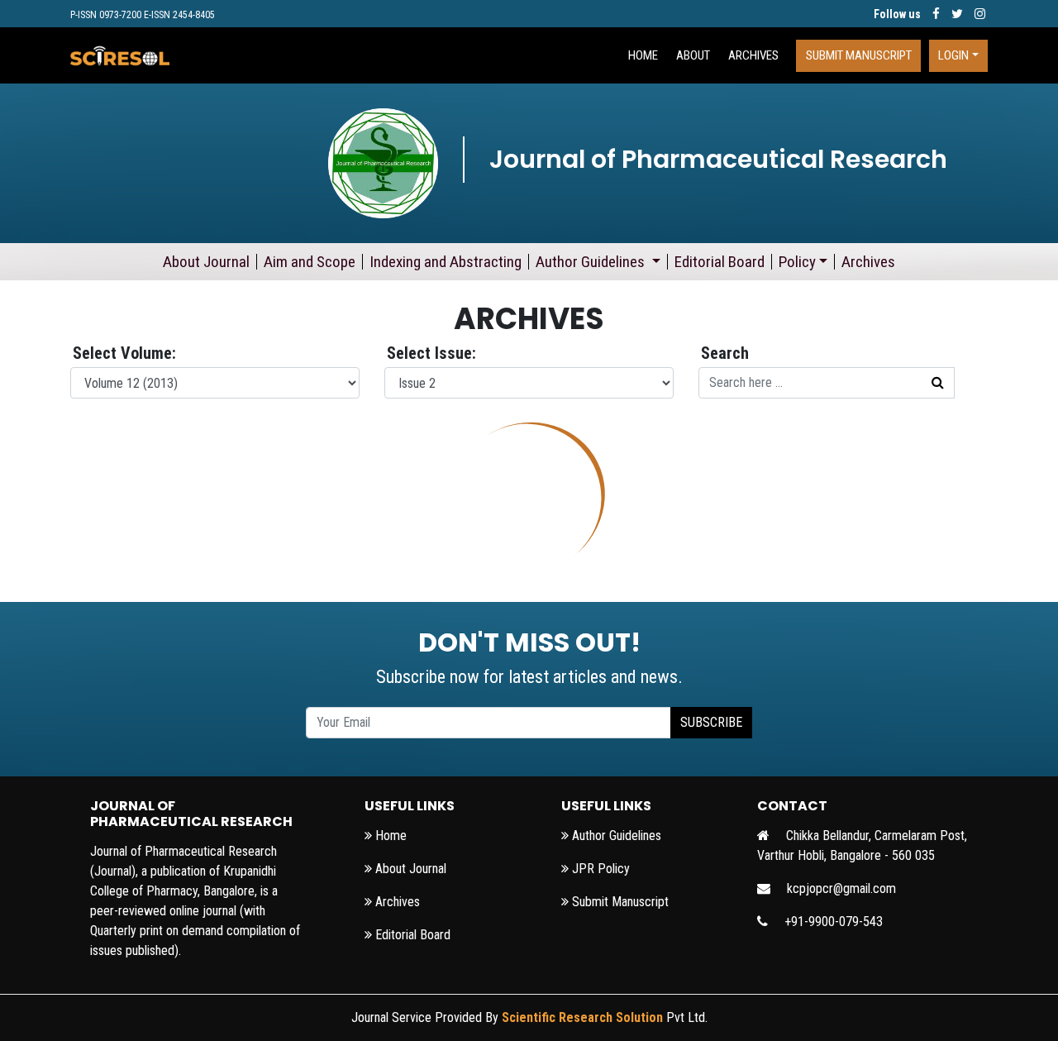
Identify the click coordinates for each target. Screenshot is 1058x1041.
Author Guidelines (592, 262)
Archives (753, 55)
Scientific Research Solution (582, 1017)
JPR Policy (599, 868)
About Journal (206, 262)
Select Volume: (124, 353)
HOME (643, 55)
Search (725, 353)
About (693, 55)
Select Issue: (431, 353)
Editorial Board (719, 262)
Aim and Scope (309, 262)
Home (389, 835)
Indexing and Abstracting (445, 262)
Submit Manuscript (859, 55)
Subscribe (711, 722)
